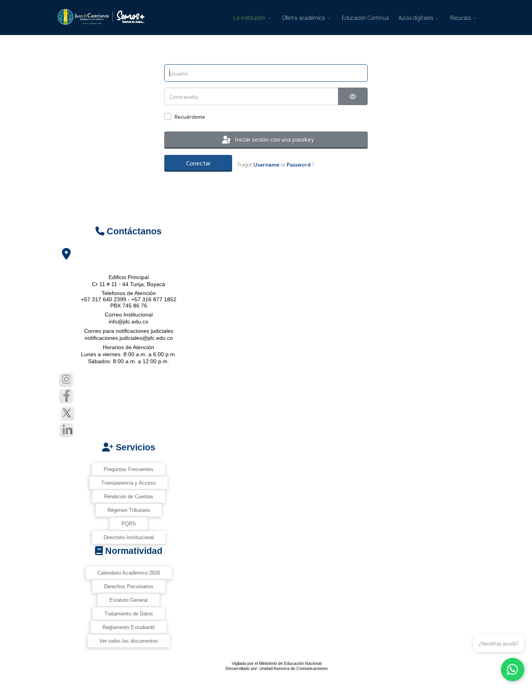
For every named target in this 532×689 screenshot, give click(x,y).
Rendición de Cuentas (128, 496)
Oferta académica (303, 17)
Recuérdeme (189, 116)
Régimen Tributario (128, 510)
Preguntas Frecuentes (128, 469)
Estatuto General (128, 600)
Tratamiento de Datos (128, 614)
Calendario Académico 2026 (128, 573)
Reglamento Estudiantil (128, 627)
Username (266, 164)
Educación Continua (365, 17)
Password (298, 164)
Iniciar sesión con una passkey (273, 139)
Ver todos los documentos (128, 641)
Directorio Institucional (129, 537)
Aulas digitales (415, 17)
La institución (249, 17)
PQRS (129, 524)
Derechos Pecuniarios (128, 586)
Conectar (198, 163)
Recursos (460, 17)
